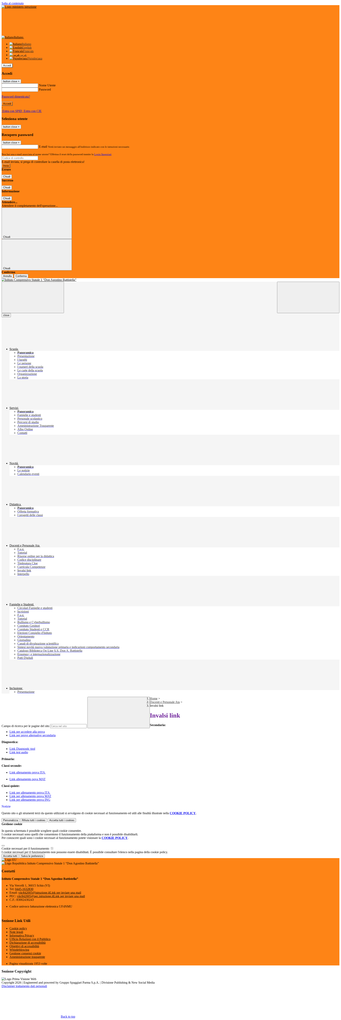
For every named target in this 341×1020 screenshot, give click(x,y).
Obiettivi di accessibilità (24, 946)
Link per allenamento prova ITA (30, 792)
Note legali (16, 932)
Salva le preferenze (32, 856)
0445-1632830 (24, 889)
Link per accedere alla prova (27, 731)
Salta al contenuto (13, 3)
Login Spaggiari (102, 154)
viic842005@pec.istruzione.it (51, 896)
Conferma (21, 276)
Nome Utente (47, 85)
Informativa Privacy (21, 935)
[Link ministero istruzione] (19, 6)
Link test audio (18, 752)
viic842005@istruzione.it (49, 892)
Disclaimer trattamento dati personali (24, 986)
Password (45, 89)
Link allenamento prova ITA (27, 772)
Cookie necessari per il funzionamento (26, 848)
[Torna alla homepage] (170, 280)
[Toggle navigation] (33, 297)
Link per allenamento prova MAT (30, 796)
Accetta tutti (61, 820)
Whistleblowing (19, 949)
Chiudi (6, 176)
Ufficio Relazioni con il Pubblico (30, 939)
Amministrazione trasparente (27, 957)
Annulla (7, 276)
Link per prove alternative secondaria (32, 735)
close (6, 315)
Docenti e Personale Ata (165, 702)
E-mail (43, 146)
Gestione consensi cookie (25, 953)
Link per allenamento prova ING (29, 799)
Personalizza (10, 820)
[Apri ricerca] (308, 297)
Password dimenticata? (16, 96)
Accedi (7, 65)
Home (153, 698)
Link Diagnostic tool (22, 748)
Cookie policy (18, 928)
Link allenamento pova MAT (27, 779)
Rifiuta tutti (33, 820)
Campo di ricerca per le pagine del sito (25, 726)
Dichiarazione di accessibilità (27, 942)
